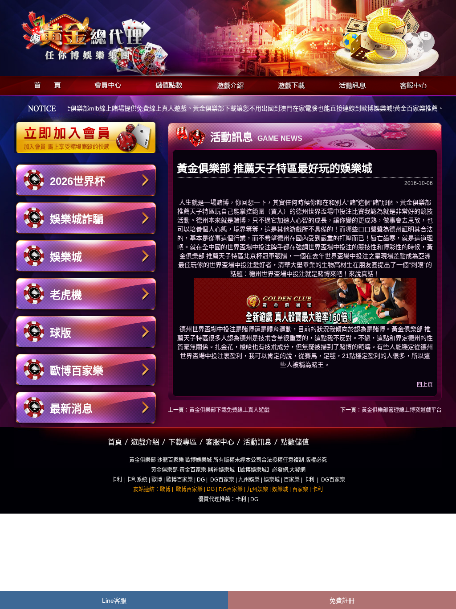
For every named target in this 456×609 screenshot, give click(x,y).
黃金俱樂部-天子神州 (109, 36)
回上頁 (425, 385)
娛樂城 (66, 257)
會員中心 (105, 84)
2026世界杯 (77, 181)
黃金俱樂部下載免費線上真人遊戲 (229, 410)
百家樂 (292, 480)
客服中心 (410, 84)
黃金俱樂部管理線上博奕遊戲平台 (402, 410)
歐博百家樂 (76, 371)
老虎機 (66, 295)
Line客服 (114, 600)
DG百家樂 (222, 480)
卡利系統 (136, 480)
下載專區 (182, 442)
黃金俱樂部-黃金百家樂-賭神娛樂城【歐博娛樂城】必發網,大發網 (228, 470)
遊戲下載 (288, 84)
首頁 (44, 84)
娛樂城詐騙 (76, 219)
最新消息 (71, 409)
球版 (60, 333)
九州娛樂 (249, 480)
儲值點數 (166, 84)
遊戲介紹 (227, 84)
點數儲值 (295, 442)
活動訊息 (349, 84)
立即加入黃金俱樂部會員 (88, 133)
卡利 (116, 480)
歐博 (156, 480)
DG (201, 480)
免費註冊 (342, 600)
